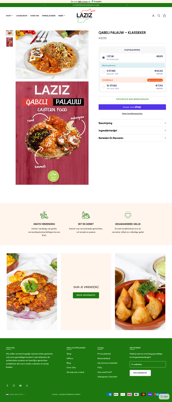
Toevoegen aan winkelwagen (132, 99)
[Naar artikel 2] (9, 42)
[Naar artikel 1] (9, 32)
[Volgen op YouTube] (20, 385)
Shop (8, 16)
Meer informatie (86, 295)
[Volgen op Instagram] (14, 385)
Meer (60, 16)
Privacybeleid (104, 353)
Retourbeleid (103, 358)
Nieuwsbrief (140, 373)
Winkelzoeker (49, 16)
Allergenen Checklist (107, 376)
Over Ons (34, 16)
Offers (70, 358)
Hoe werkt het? (104, 372)
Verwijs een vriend (75, 372)
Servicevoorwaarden (107, 363)
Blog (69, 363)
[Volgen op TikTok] (27, 385)
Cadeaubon (21, 16)
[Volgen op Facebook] (7, 385)
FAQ (99, 367)
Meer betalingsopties (132, 113)
